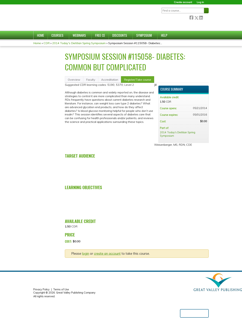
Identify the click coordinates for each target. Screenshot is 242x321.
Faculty (90, 79)
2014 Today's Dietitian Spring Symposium (79, 43)
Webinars (79, 35)
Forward (205, 17)
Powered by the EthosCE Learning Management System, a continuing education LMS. (194, 313)
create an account (107, 254)
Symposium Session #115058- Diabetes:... (135, 43)
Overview (74, 79)
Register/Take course (137, 79)
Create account (183, 2)
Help (164, 35)
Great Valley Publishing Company (75, 292)
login (85, 254)
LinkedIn (201, 17)
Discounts (119, 35)
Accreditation (109, 79)
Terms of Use (61, 289)
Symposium (144, 35)
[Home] (70, 17)
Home (40, 35)
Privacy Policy (41, 289)
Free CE (100, 35)
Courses (57, 35)
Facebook (191, 17)
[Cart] (208, 3)
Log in (200, 2)
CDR (47, 43)
